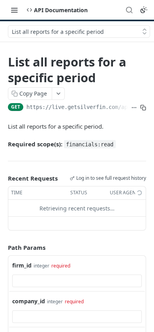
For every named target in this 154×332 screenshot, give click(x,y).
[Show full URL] (134, 108)
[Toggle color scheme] (143, 10)
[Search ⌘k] (129, 10)
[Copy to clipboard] (143, 108)
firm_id (22, 265)
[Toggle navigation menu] (14, 10)
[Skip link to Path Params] (2, 247)
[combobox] (77, 281)
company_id (28, 301)
